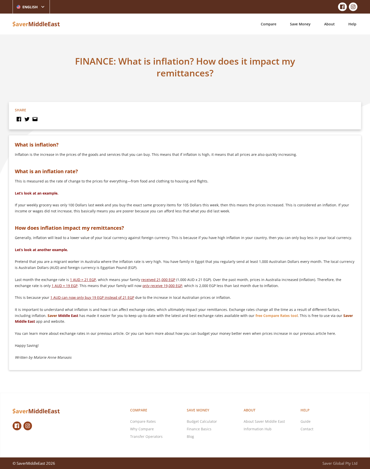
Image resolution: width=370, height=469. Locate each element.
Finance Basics (199, 429)
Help (352, 24)
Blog (190, 436)
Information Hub (258, 429)
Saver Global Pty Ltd (339, 463)
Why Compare (142, 429)
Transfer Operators (146, 436)
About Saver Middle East (264, 421)
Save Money (300, 24)
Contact (307, 429)
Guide (306, 421)
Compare (268, 24)
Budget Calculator (202, 421)
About (329, 24)
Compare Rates (143, 421)
